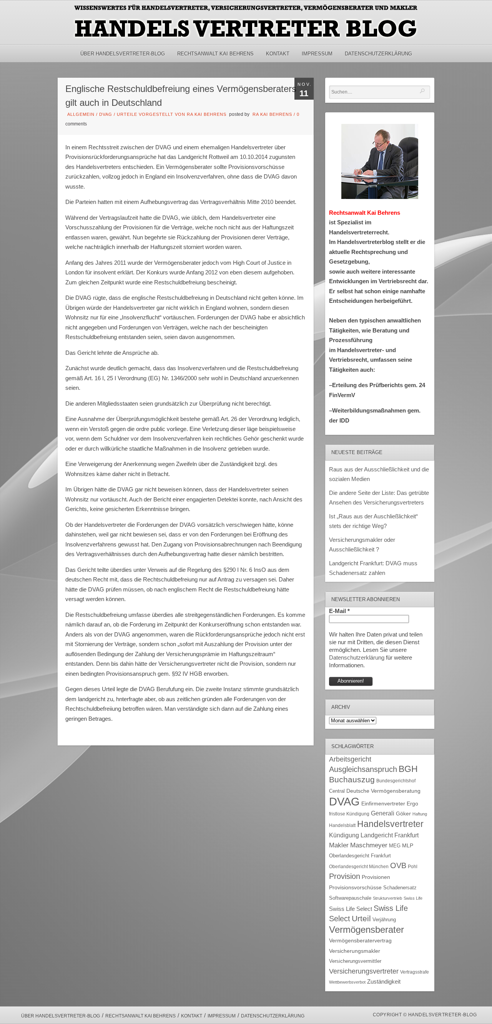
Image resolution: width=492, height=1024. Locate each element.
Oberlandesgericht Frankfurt (360, 856)
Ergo (412, 804)
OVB (398, 865)
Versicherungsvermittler (355, 961)
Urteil (361, 918)
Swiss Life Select (350, 908)
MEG (395, 846)
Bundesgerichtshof (396, 780)
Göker (403, 814)
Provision (344, 876)
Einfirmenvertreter (383, 804)
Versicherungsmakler (354, 951)
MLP (407, 845)
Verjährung (384, 919)
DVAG (105, 114)
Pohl (412, 866)
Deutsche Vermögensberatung (383, 791)
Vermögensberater (366, 930)
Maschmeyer (368, 845)
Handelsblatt (342, 825)
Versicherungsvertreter (364, 971)
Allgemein (81, 114)
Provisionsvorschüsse (355, 887)
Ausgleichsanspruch (363, 769)
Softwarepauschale (350, 898)
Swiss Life (413, 898)
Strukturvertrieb (387, 898)
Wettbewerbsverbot (347, 982)
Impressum (317, 54)
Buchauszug (352, 779)
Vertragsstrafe (414, 971)
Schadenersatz (400, 887)
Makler (339, 845)
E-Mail (339, 611)
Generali (382, 813)
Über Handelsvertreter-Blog (122, 54)
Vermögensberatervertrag (360, 941)
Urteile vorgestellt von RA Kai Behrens (171, 114)
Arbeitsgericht (350, 759)
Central (337, 791)
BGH (408, 769)
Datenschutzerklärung (378, 54)
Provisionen (376, 877)
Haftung (419, 814)
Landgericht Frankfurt (390, 835)
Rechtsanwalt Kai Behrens (215, 54)
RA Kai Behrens (272, 114)
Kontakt (277, 54)
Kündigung (344, 835)
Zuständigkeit (384, 982)
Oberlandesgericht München (359, 866)
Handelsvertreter (390, 824)
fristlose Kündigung (349, 813)
